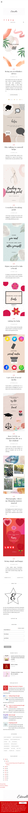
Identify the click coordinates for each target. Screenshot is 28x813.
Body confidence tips (17, 737)
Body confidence (7, 737)
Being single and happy (14, 561)
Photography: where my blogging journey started (14, 501)
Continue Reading (14, 94)
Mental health (14, 743)
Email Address (7, 629)
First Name (6, 634)
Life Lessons (14, 741)
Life (14, 69)
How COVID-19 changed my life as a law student (14, 438)
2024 (5, 766)
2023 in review (14, 664)
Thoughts (18, 750)
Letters (5, 741)
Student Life (11, 750)
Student (5, 750)
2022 (5, 770)
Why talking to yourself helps (14, 148)
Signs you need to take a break (14, 267)
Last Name (6, 638)
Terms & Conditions (4, 785)
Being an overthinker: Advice (13, 72)
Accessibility (2, 787)
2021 (5, 772)
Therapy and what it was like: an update (17, 673)
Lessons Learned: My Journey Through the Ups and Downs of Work (18, 657)
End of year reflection (15, 739)
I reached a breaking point (14, 208)
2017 (5, 780)
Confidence (6, 739)
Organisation (6, 746)
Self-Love (19, 748)
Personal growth (15, 746)
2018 (5, 778)
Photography (6, 748)
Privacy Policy (3, 784)
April (6, 761)
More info (19, 811)
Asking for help (14, 321)
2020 (5, 774)
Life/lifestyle (6, 743)
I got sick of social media (14, 378)
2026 (5, 759)
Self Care (13, 748)
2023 (5, 768)
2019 (5, 776)
